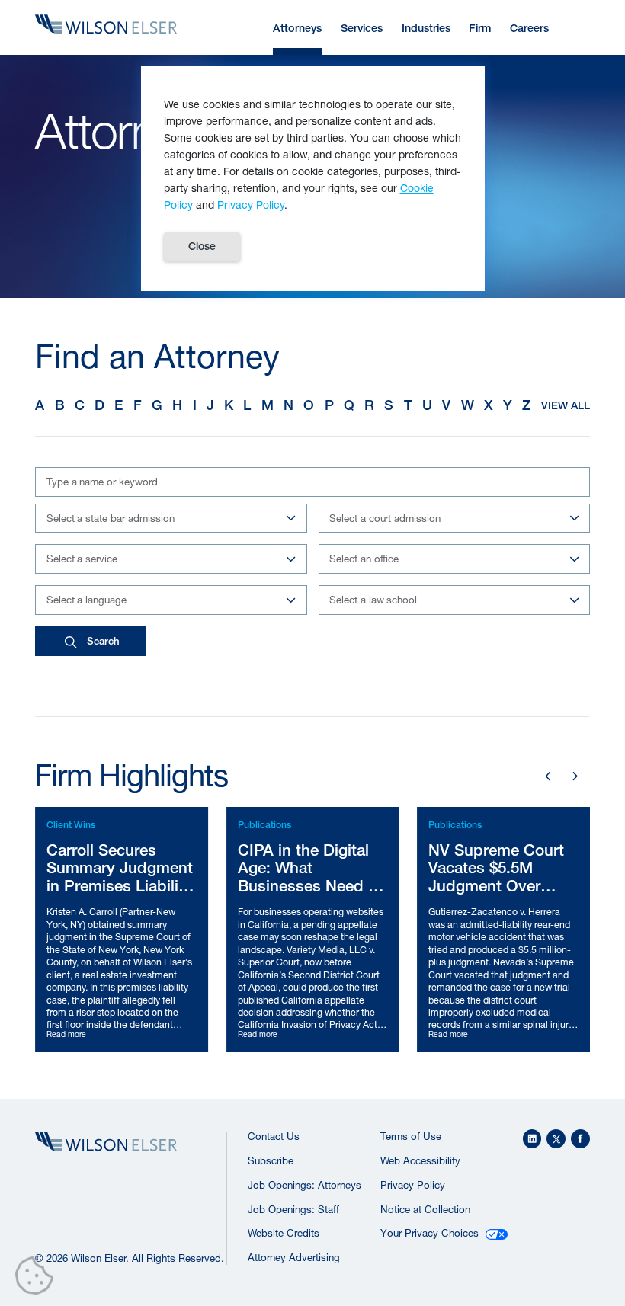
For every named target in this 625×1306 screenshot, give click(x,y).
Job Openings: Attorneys (304, 1185)
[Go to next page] (575, 776)
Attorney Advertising (294, 1257)
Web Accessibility (420, 1160)
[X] (556, 1138)
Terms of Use (410, 1136)
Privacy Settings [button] (38, 1278)
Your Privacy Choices (429, 1233)
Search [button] (103, 641)
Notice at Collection (425, 1209)
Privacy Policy (412, 1185)
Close (202, 246)
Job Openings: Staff (293, 1209)
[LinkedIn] (532, 1138)
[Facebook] (580, 1138)
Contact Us (274, 1136)
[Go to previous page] (548, 776)
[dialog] (313, 178)
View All (565, 405)
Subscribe (270, 1160)
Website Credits (283, 1233)
